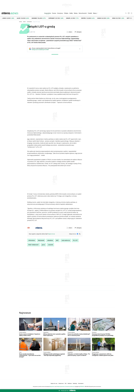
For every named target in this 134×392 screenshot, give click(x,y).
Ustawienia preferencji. (69, 386)
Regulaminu (52, 386)
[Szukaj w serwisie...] (126, 13)
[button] (71, 13)
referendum (31, 240)
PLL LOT (75, 240)
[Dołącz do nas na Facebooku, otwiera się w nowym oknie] (77, 234)
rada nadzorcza (66, 240)
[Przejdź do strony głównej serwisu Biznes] (14, 13)
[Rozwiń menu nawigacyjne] (131, 13)
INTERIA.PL (82, 386)
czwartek (50, 244)
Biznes (24, 21)
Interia (20, 21)
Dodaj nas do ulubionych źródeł (46, 49)
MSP (57, 240)
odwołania (50, 240)
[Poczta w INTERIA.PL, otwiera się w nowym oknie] (128, 13)
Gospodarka (29, 21)
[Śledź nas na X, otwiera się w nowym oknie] (80, 234)
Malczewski (41, 240)
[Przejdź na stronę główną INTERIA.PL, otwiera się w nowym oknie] (6, 13)
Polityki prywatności (61, 386)
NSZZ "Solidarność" (33, 244)
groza (43, 244)
